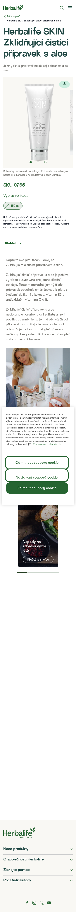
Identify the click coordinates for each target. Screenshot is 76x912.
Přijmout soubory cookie (37, 488)
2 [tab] (32, 572)
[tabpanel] (38, 526)
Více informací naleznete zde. (47, 444)
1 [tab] (22, 572)
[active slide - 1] (31, 162)
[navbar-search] (61, 8)
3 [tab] (43, 572)
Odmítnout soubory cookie (37, 462)
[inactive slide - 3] (45, 162)
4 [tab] (54, 572)
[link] (70, 7)
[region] (38, 456)
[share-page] (64, 84)
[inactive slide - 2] (38, 162)
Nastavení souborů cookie (37, 477)
